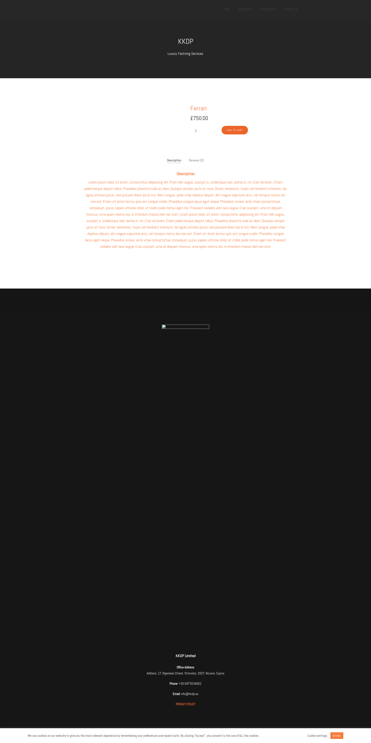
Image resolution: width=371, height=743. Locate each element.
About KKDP (245, 9)
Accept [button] (337, 735)
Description (174, 160)
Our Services (268, 9)
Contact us (291, 9)
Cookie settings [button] (317, 736)
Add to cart (235, 130)
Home (227, 9)
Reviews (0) (196, 160)
